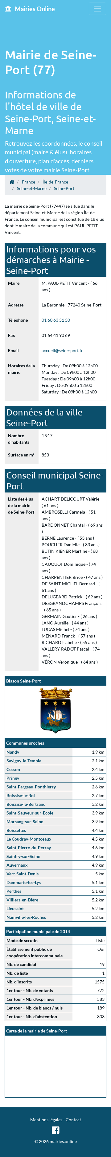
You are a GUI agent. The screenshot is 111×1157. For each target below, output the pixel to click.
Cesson (13, 769)
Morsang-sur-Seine (24, 821)
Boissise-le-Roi (20, 795)
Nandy (12, 752)
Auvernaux (17, 865)
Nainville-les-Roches (26, 917)
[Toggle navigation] (97, 8)
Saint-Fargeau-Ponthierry (31, 786)
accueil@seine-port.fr (62, 350)
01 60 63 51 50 (56, 320)
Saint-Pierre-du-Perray (28, 847)
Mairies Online (34, 8)
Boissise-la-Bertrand (26, 804)
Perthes (13, 891)
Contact (73, 1119)
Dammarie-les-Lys (23, 882)
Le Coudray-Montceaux (28, 839)
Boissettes (16, 830)
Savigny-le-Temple (23, 760)
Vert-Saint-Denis (22, 873)
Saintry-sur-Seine (23, 856)
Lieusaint (15, 908)
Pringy (12, 778)
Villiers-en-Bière (22, 899)
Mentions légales (46, 1119)
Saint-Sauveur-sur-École (29, 812)
